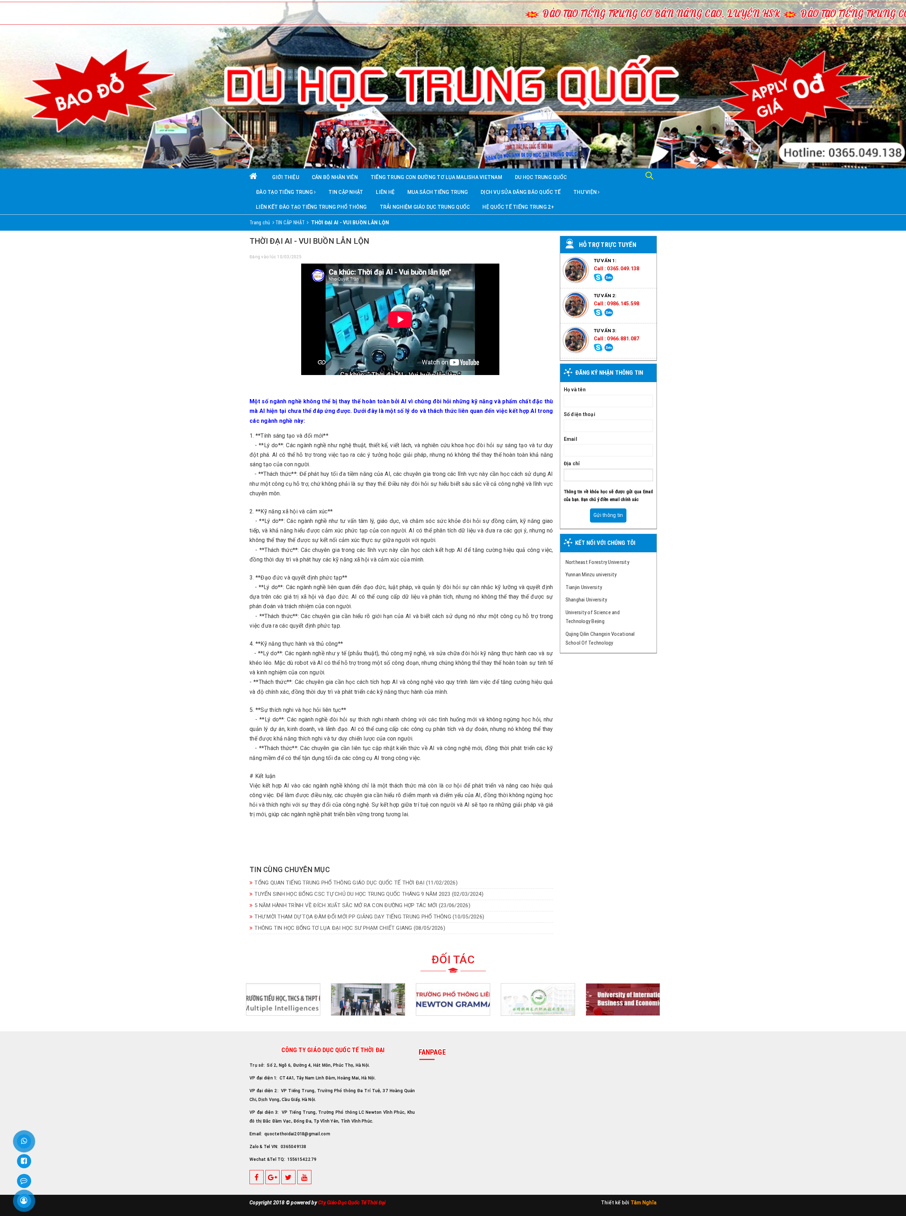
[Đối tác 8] (368, 1000)
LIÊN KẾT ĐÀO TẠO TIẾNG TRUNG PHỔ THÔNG (311, 207)
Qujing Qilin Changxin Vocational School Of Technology (600, 638)
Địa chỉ (572, 463)
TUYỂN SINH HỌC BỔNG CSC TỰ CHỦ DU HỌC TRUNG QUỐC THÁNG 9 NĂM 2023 (368, 894)
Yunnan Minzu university (591, 574)
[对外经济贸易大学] (538, 1000)
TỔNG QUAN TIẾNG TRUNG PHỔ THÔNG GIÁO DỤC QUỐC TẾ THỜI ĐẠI (356, 883)
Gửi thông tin (608, 515)
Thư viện (585, 192)
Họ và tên (575, 389)
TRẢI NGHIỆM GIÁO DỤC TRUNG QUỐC (425, 207)
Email (570, 439)
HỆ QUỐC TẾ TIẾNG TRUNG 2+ (518, 207)
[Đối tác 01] (623, 1000)
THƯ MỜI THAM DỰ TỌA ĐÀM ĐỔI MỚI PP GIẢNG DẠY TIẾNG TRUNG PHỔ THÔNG (369, 917)
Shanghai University (586, 599)
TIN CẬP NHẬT (345, 192)
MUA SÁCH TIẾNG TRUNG (437, 192)
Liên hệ (385, 192)
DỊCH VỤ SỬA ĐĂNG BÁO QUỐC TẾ (521, 192)
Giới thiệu (285, 177)
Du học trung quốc (541, 177)
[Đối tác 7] (283, 1000)
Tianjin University (584, 587)
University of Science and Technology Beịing (593, 617)
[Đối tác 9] (453, 1000)
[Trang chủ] (258, 176)
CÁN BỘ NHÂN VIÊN (335, 177)
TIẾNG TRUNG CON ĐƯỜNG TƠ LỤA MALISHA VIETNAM (436, 177)
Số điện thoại (579, 414)
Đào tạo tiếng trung (285, 192)
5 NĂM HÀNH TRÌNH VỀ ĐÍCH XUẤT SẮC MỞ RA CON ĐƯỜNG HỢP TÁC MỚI (362, 905)
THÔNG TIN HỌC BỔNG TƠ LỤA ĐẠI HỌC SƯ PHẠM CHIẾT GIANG (349, 928)
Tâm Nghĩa (643, 1202)
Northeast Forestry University (597, 562)
